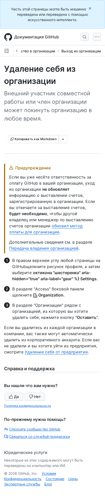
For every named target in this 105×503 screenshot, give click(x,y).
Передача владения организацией (43, 248)
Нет (37, 396)
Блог (48, 484)
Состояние (55, 479)
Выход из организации (81, 51)
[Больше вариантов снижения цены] (63, 139)
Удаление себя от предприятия (56, 351)
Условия (49, 473)
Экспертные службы (22, 484)
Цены (73, 479)
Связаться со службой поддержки (39, 436)
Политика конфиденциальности (27, 406)
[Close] (90, 8)
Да (16, 396)
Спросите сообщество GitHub (34, 429)
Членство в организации (33, 51)
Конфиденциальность (23, 479)
